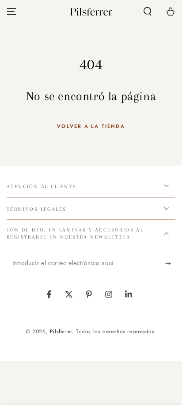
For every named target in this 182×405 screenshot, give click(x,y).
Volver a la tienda (91, 126)
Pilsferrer (61, 332)
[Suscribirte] (170, 263)
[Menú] (11, 11)
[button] (147, 11)
